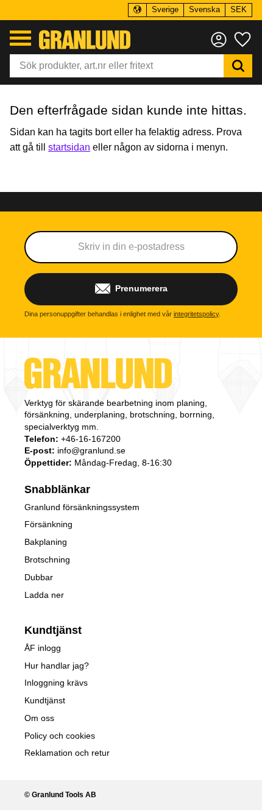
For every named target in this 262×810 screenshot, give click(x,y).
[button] (20, 38)
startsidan (69, 147)
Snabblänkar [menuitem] (57, 489)
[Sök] (238, 65)
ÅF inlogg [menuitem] (42, 648)
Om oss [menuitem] (39, 718)
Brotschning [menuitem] (47, 559)
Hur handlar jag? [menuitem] (56, 665)
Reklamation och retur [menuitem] (67, 753)
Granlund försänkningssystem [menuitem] (82, 507)
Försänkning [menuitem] (48, 524)
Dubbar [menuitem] (38, 577)
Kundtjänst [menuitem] (53, 630)
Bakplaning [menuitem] (45, 542)
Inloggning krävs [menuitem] (56, 682)
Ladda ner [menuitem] (44, 595)
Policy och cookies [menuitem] (59, 736)
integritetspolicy (196, 314)
